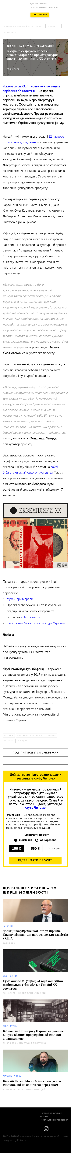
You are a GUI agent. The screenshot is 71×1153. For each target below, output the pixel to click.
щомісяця (25, 840)
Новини (8, 736)
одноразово (48, 840)
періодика (10, 32)
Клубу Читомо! (35, 807)
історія (51, 26)
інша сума (54, 848)
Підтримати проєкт (35, 860)
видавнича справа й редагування (23, 26)
